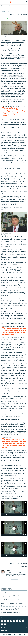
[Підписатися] (5, 624)
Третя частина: (6, 544)
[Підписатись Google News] (5, 620)
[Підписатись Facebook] (2, 620)
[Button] (13, 14)
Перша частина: (6, 503)
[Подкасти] (20, 634)
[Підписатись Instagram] (14, 620)
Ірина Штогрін (4, 9)
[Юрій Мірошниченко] (14, 231)
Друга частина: (6, 523)
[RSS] (23, 620)
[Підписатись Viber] (17, 620)
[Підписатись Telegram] (20, 620)
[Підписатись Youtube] (11, 620)
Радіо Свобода (8, 504)
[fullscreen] (26, 514)
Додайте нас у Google (6, 634)
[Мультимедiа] (15, 634)
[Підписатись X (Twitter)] (8, 620)
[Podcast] (2, 624)
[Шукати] (25, 634)
